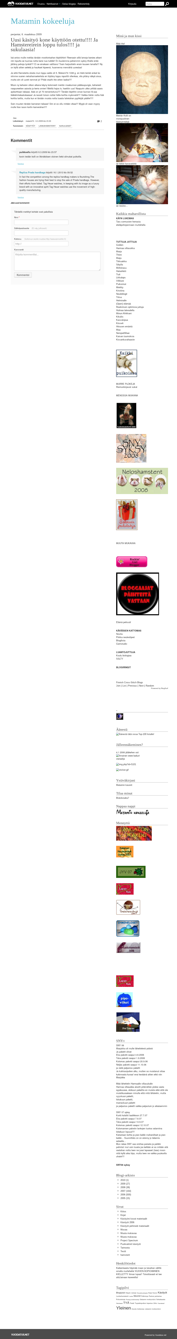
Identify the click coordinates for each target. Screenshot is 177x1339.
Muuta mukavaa (128, 1233)
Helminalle (121, 300)
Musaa (123, 1229)
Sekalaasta (160, 1299)
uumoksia (129, 336)
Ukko (155, 1303)
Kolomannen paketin (126, 1128)
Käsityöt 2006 (127, 1222)
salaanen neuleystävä (153, 1309)
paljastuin (147, 1106)
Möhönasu (121, 268)
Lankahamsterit (47, 126)
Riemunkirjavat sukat (126, 387)
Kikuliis (119, 316)
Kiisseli (119, 323)
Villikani (120, 281)
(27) (125, 1183)
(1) (124, 1180)
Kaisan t (120, 336)
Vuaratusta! (161, 1303)
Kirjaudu (132, 3)
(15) (125, 1198)
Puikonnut (121, 284)
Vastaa (20, 163)
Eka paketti (122, 1055)
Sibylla (119, 264)
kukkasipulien (126, 1071)
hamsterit (125, 1255)
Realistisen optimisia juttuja (130, 307)
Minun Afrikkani (124, 313)
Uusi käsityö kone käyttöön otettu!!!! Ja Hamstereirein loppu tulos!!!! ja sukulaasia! (54, 44)
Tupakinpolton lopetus (144, 1303)
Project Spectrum (129, 1240)
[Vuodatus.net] (20, 1334)
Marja (119, 251)
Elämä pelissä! (123, 622)
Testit (123, 1251)
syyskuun (121, 1096)
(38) (125, 1187)
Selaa (69, 3)
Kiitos (123, 1211)
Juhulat (133, 1293)
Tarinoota (125, 1247)
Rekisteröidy (84, 3)
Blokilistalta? (122, 798)
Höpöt (128, 1293)
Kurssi (155, 1293)
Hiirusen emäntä (124, 326)
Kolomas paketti (124, 1061)
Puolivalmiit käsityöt (130, 1244)
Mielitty (119, 287)
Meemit (137, 1296)
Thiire (119, 254)
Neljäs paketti (123, 1064)
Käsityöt (30, 126)
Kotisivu (40, 238)
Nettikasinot (52, 3)
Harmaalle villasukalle (142, 1083)
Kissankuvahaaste (125, 339)
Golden (119, 245)
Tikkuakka (121, 261)
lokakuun (120, 1099)
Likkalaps (121, 277)
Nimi (17, 217)
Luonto (131, 1296)
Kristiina (120, 290)
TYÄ (126, 1303)
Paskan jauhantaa (155, 1296)
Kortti (119, 1115)
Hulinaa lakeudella (125, 310)
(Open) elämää (123, 303)
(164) (125, 1191)
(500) (125, 1194)
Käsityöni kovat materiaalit (133, 1218)
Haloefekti (121, 271)
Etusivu (41, 3)
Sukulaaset (65, 126)
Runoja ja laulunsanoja (132, 1299)
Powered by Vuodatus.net (155, 1334)
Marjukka (120, 1048)
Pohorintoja (120, 1299)
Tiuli (118, 274)
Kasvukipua (122, 320)
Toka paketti (122, 1058)
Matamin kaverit (124, 785)
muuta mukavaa (138, 1309)
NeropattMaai (122, 333)
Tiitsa (119, 297)
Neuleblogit (121, 294)
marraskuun (122, 1103)
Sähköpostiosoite (30, 228)
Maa (118, 329)
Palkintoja (144, 1296)
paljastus (128, 1068)
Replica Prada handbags (32, 172)
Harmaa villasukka (125, 248)
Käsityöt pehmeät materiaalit (134, 1226)
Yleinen (123, 1308)
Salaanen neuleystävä (148, 1299)
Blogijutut (120, 1293)
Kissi (150, 1293)
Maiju (119, 258)
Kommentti (19, 249)
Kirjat (123, 1215)
